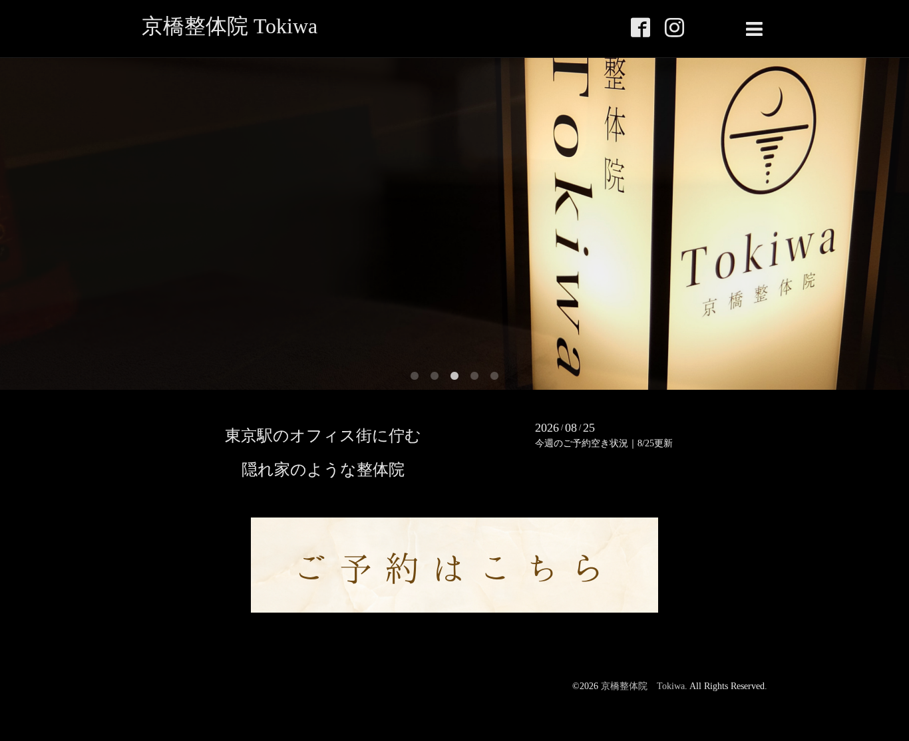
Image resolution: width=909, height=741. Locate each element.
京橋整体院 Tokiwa (229, 26)
